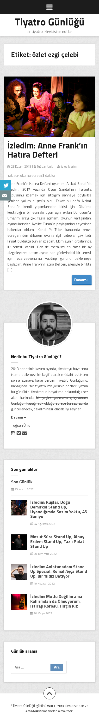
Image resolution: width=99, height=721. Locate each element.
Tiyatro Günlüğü (50, 21)
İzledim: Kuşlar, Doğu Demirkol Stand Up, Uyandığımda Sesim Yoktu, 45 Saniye (58, 509)
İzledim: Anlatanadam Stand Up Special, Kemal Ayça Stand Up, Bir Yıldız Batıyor (58, 571)
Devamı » (18, 417)
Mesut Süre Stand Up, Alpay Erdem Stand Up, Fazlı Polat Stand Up (57, 541)
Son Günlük (21, 482)
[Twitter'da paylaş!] (5, 185)
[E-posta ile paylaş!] (5, 195)
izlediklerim (68, 166)
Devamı (81, 280)
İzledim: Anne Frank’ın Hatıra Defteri (47, 150)
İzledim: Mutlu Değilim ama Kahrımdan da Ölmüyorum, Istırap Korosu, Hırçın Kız (56, 601)
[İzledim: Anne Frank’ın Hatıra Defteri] (53, 113)
